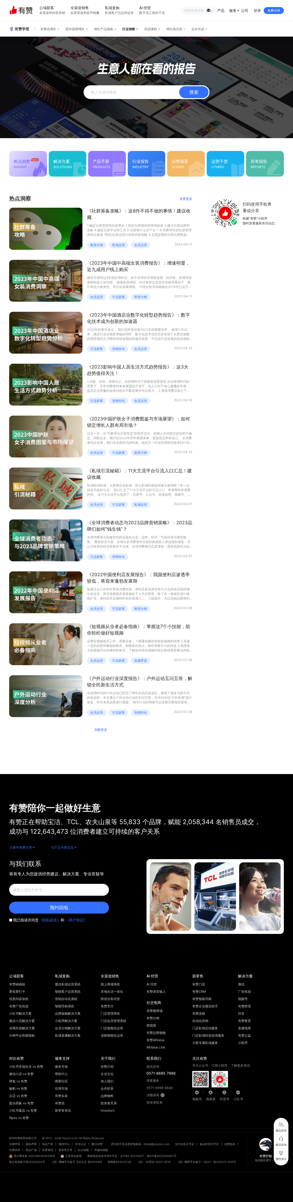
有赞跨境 (14, 1150)
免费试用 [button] (273, 10)
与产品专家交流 (62, 847)
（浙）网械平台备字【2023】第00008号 (76, 1162)
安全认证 (80, 1144)
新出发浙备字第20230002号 (27, 1162)
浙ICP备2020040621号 (161, 1156)
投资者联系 (154, 1102)
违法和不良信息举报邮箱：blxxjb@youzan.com (140, 1144)
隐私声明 (31, 1144)
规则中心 (64, 1144)
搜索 (193, 92)
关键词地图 (101, 1150)
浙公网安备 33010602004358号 (34, 1156)
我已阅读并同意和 (50, 920)
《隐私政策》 (50, 920)
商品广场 (31, 1150)
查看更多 (185, 199)
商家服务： (159, 1084)
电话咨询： (161, 1070)
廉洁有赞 (97, 1144)
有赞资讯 (47, 1150)
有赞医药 (229, 1144)
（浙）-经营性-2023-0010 (153, 1162)
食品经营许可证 (209, 1144)
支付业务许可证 (184, 1144)
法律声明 (14, 1144)
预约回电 (59, 907)
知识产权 (47, 1144)
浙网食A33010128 (119, 1162)
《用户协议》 (76, 920)
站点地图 (83, 1150)
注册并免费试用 (20, 847)
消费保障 (152, 1095)
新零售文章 (65, 1150)
